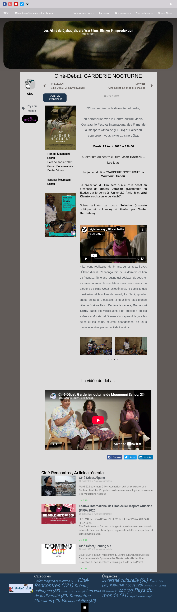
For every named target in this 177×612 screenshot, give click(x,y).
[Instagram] (10, 4)
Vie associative (79, 600)
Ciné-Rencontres (61, 582)
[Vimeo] (27, 4)
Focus (134, 585)
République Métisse (141, 596)
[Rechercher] (171, 4)
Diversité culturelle (125, 580)
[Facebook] (5, 4)
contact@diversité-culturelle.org (35, 13)
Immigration (150, 586)
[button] (93, 13)
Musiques (111, 591)
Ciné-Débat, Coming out (95, 546)
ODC (126, 591)
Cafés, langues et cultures (55, 581)
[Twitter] (22, 4)
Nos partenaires (144, 13)
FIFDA (117, 585)
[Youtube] (16, 4)
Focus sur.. (104, 13)
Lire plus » (83, 500)
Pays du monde (127, 592)
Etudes (65, 591)
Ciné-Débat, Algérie (92, 478)
